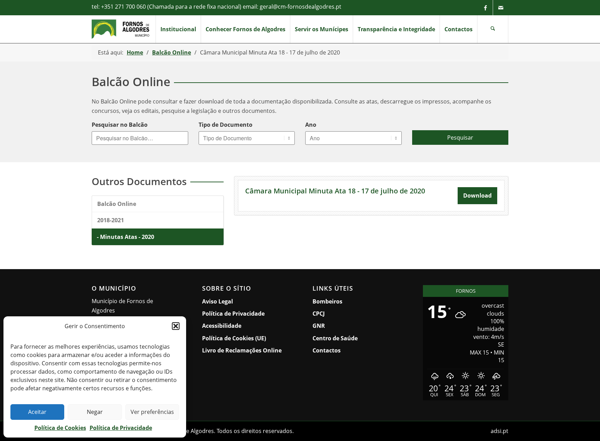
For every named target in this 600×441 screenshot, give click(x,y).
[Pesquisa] (492, 29)
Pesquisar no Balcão (120, 124)
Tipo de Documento (225, 124)
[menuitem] (178, 29)
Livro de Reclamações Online (245, 350)
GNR (318, 326)
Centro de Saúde (335, 338)
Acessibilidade (221, 326)
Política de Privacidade (121, 428)
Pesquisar (460, 137)
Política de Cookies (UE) (234, 338)
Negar (95, 412)
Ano (310, 124)
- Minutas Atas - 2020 (125, 237)
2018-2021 (110, 220)
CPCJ (318, 313)
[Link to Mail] (500, 7)
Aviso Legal (217, 301)
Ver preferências (152, 412)
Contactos (326, 350)
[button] (175, 326)
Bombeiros (327, 301)
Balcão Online (116, 204)
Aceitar (37, 412)
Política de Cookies (60, 428)
